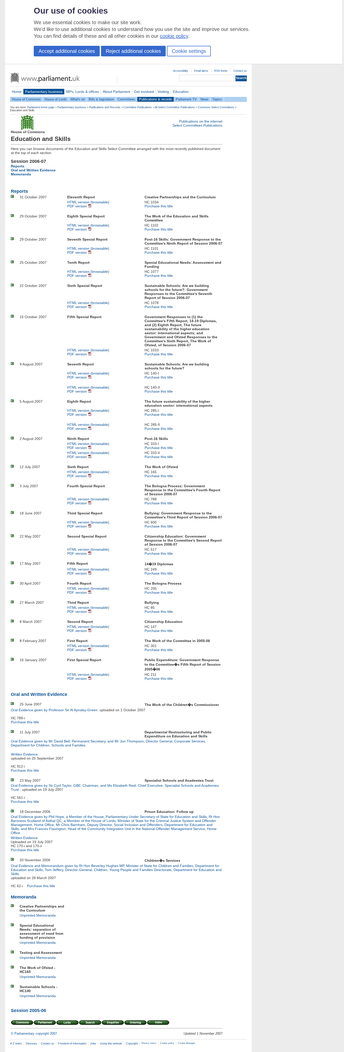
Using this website (111, 1043)
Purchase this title (159, 206)
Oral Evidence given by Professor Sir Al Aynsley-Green (54, 710)
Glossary (31, 1043)
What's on (78, 99)
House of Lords (56, 99)
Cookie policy (167, 1043)
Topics (217, 99)
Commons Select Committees (216, 107)
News (204, 99)
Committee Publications (137, 107)
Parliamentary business (43, 92)
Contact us (240, 70)
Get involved (144, 92)
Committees (126, 99)
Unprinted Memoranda (38, 915)
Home (16, 92)
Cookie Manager (186, 1043)
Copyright (132, 1043)
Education (181, 92)
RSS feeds (220, 70)
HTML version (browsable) (88, 202)
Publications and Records (104, 107)
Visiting (163, 92)
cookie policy (174, 36)
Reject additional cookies (133, 51)
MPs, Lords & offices (82, 92)
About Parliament (116, 92)
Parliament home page (40, 107)
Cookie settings (189, 51)
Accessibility (180, 70)
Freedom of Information (72, 1043)
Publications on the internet (200, 121)
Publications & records (155, 99)
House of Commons (26, 99)
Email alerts (201, 70)
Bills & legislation (101, 99)
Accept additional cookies (67, 51)
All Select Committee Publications (175, 107)
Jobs (93, 1043)
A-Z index (16, 1043)
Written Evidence (24, 754)
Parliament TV (186, 99)
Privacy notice (149, 1043)
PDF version (77, 206)
